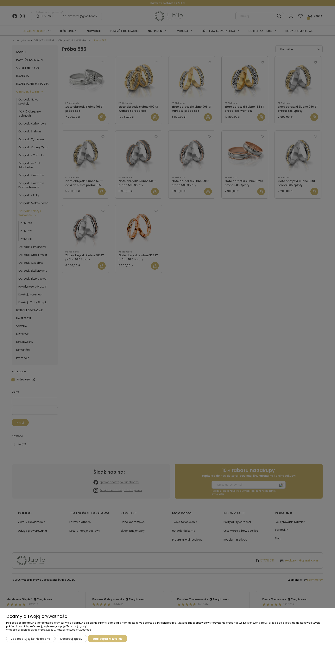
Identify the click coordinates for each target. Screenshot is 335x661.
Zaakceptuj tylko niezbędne (30, 639)
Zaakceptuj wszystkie (107, 639)
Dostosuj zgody (71, 639)
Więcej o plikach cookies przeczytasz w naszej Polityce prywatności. (49, 630)
